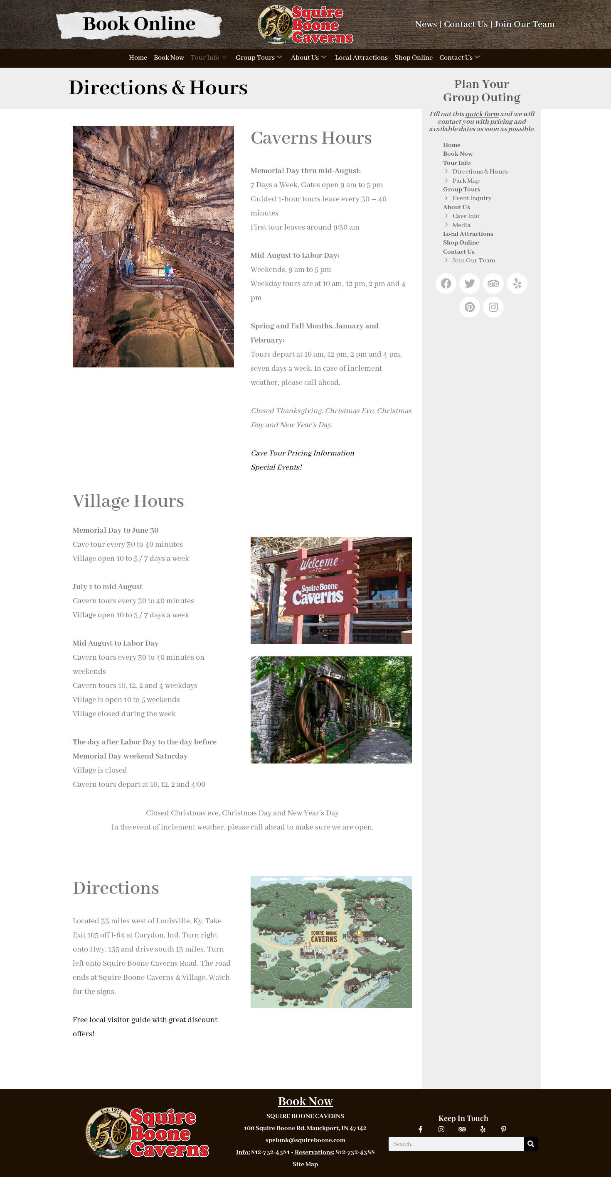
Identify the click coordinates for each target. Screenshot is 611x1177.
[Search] (531, 1144)
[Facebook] (446, 283)
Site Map (305, 1164)
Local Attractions (361, 58)
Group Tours (255, 58)
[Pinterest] (469, 307)
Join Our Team (525, 24)
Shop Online (413, 58)
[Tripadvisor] (493, 283)
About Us (305, 58)
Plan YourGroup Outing (481, 91)
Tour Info (205, 58)
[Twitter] (469, 283)
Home (138, 58)
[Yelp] (517, 283)
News (426, 24)
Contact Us (466, 24)
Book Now (169, 58)
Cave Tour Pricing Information (302, 453)
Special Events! (276, 467)
